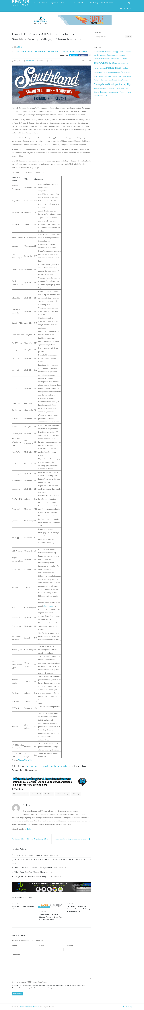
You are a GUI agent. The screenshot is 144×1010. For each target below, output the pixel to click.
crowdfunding (115, 58)
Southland (53, 51)
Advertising (93, 3)
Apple (117, 51)
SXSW (107, 88)
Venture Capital (114, 92)
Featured (111, 67)
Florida (118, 68)
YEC (106, 95)
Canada (103, 55)
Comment (16, 954)
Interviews (126, 72)
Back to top (127, 1006)
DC (121, 58)
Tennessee (81, 51)
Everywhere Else (23, 51)
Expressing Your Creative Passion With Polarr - (36, 855)
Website (70, 945)
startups (77, 793)
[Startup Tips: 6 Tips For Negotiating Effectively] (13, 838)
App (113, 51)
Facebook (84, 55)
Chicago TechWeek (119, 55)
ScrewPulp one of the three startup (47, 766)
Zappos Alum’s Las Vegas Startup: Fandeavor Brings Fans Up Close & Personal (50, 917)
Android (108, 51)
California (97, 55)
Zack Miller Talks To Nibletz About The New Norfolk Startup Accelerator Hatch (78, 908)
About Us (81, 3)
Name (14, 945)
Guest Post (98, 72)
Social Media (103, 80)
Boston (122, 52)
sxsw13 (112, 88)
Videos (122, 92)
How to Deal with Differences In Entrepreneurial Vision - (40, 867)
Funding (125, 68)
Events (125, 58)
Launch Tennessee (21, 793)
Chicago (109, 55)
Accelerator (99, 51)
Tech (118, 88)
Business (128, 52)
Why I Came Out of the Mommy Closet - (33, 872)
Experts (53, 3)
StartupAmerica (123, 80)
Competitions (105, 58)
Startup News (67, 51)
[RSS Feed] (131, 9)
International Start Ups (111, 72)
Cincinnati (97, 58)
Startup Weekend (99, 88)
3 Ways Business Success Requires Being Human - (37, 876)
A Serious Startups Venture (28, 1006)
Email (41, 945)
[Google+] (124, 9)
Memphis (101, 76)
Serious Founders (68, 3)
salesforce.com (48, 606)
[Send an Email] (128, 9)
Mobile (108, 76)
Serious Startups (39, 3)
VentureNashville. (25, 760)
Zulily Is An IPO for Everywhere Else (23, 907)
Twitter (74, 55)
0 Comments (30, 61)
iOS (95, 76)
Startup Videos (107, 3)
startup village (63, 793)
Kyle (19, 46)
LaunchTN (37, 793)
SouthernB (40, 51)
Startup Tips (124, 84)
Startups (113, 84)
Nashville (114, 77)
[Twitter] (121, 9)
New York (122, 76)
